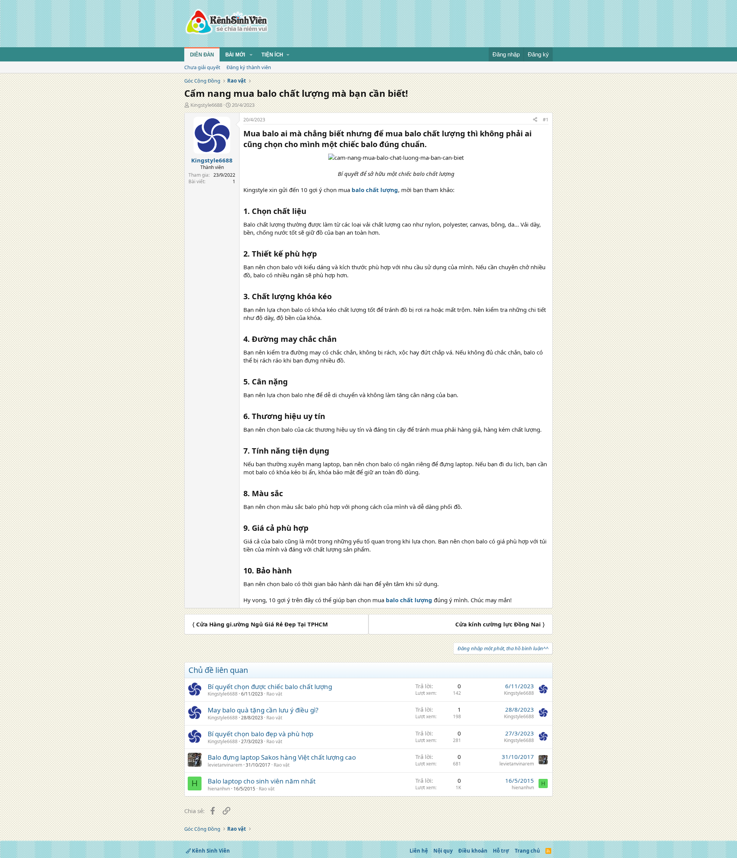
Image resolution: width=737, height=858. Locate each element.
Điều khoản (472, 850)
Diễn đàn (202, 55)
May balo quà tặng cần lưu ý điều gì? (263, 710)
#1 (546, 119)
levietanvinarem (225, 765)
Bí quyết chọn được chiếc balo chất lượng (270, 686)
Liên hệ (419, 850)
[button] (251, 54)
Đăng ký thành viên (248, 67)
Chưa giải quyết (202, 67)
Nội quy (443, 850)
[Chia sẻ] (535, 120)
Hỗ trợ (501, 850)
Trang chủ (527, 850)
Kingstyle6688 (206, 104)
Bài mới (235, 55)
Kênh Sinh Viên (210, 850)
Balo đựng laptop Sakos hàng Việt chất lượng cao (282, 757)
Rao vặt (274, 694)
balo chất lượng (375, 190)
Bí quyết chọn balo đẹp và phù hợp (260, 733)
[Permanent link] (430, 145)
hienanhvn (219, 788)
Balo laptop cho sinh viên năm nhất (262, 781)
